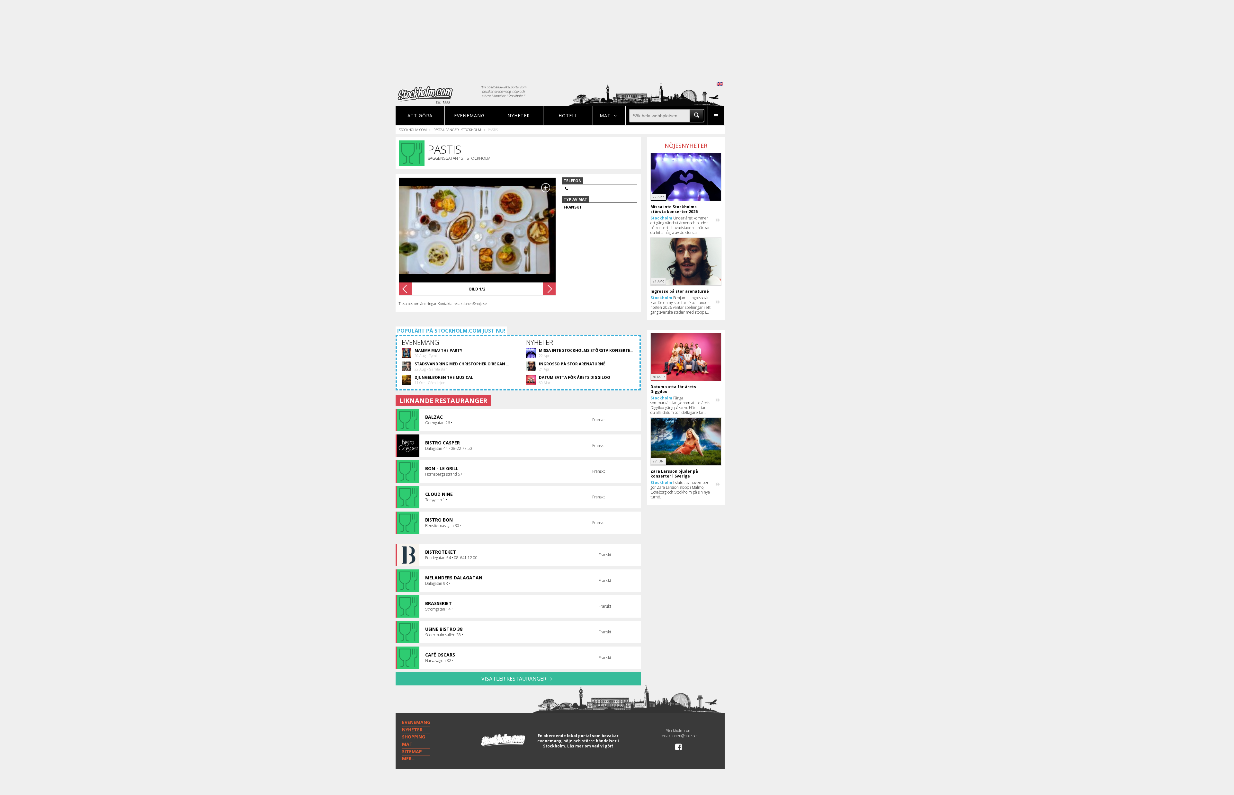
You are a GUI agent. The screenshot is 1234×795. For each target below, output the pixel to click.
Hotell (568, 115)
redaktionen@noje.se (678, 735)
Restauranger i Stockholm (457, 129)
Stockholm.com (413, 129)
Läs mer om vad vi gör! (590, 746)
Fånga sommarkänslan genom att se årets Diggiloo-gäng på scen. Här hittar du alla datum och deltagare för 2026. (680, 405)
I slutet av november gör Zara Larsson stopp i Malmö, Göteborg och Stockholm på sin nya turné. (680, 489)
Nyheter (518, 115)
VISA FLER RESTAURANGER (514, 678)
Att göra (420, 115)
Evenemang (469, 115)
